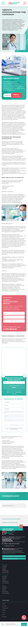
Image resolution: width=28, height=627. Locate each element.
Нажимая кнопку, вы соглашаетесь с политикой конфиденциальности (14, 428)
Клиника (4, 605)
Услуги (3, 603)
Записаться (14, 425)
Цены (3, 614)
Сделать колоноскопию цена (10, 522)
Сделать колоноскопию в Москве (11, 518)
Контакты (4, 616)
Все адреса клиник (9, 549)
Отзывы (4, 610)
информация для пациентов (8, 553)
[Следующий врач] (24, 376)
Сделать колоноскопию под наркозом (11, 469)
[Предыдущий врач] (3, 376)
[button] (23, 382)
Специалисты (5, 608)
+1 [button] (23, 382)
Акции (3, 612)
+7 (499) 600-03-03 (10, 329)
